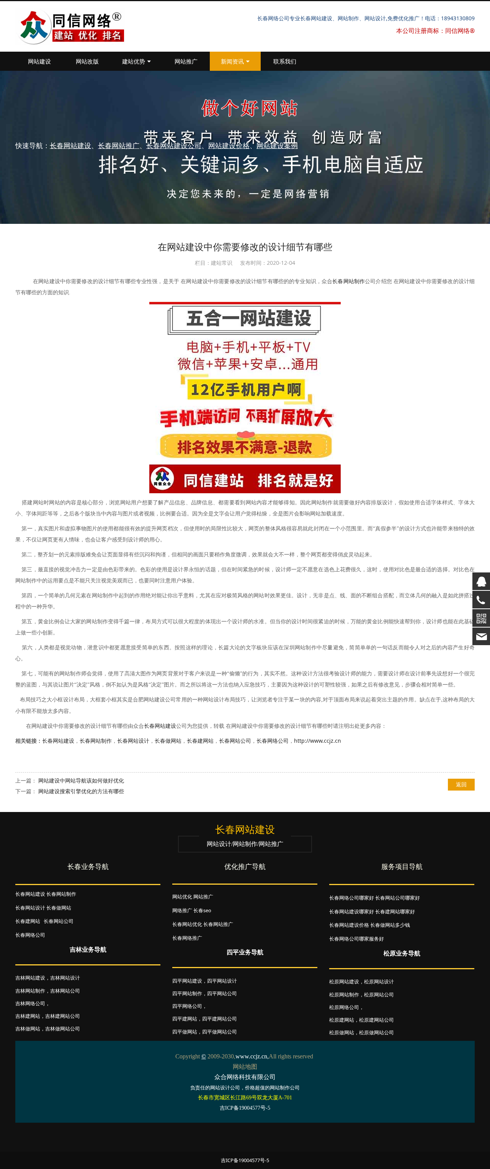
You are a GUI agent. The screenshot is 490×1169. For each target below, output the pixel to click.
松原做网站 (341, 1032)
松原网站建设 (344, 981)
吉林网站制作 (30, 990)
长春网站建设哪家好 (351, 911)
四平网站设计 (222, 980)
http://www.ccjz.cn (317, 740)
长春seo (202, 910)
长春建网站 (200, 740)
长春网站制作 (348, 281)
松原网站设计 (379, 981)
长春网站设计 (133, 740)
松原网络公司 (344, 1007)
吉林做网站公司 (62, 1028)
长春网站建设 (160, 726)
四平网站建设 (187, 980)
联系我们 (284, 61)
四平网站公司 (222, 993)
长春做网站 (168, 740)
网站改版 (87, 61)
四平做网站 (184, 1031)
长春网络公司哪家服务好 (356, 938)
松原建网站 (341, 1019)
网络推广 (182, 910)
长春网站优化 (187, 924)
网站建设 (39, 61)
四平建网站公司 (219, 1018)
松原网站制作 (344, 994)
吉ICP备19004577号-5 (245, 1160)
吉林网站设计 (65, 977)
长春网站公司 (235, 740)
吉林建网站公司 (62, 1015)
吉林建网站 (27, 1015)
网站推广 (186, 61)
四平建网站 (184, 1018)
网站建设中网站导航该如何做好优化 (81, 780)
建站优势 (133, 61)
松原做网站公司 (376, 1032)
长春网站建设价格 (349, 924)
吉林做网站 (27, 1028)
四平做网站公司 (219, 1031)
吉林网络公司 (30, 1003)
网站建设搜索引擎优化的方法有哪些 (81, 791)
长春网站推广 (218, 924)
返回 (461, 784)
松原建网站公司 (376, 1019)
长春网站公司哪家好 (397, 897)
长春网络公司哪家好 (351, 897)
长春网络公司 (272, 740)
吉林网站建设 (30, 977)
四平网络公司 (187, 1006)
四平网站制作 (187, 993)
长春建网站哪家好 (395, 911)
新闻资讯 (232, 61)
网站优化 (182, 896)
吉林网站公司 (65, 990)
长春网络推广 (187, 937)
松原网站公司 (379, 994)
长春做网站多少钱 (390, 924)
